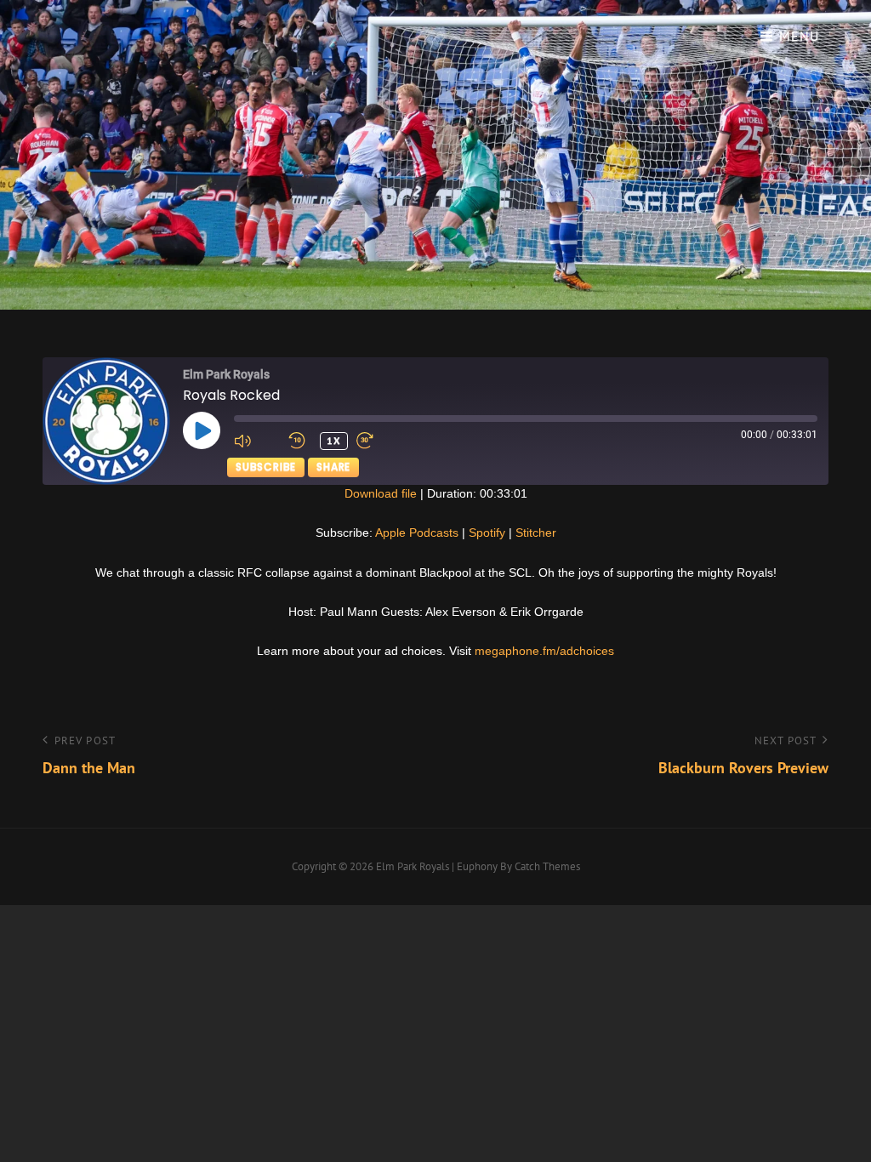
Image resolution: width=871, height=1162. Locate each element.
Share (333, 466)
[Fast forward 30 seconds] (379, 441)
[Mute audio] (257, 441)
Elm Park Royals (412, 866)
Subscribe (266, 466)
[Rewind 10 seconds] (299, 441)
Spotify (487, 532)
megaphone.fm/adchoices (544, 651)
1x (334, 440)
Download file (380, 493)
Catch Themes (547, 866)
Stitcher (535, 532)
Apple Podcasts (416, 532)
